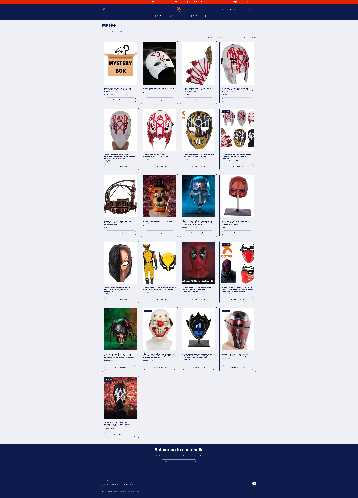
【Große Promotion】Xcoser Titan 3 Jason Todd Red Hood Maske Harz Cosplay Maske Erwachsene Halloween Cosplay (237, 289)
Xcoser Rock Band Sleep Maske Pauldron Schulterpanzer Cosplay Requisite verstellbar (237, 156)
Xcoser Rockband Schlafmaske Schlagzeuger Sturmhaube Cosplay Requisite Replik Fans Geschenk (117, 424)
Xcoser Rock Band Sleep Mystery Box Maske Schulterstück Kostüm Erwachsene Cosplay (119, 89)
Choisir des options (120, 100)
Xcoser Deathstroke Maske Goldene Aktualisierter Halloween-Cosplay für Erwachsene (117, 289)
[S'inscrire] (195, 461)
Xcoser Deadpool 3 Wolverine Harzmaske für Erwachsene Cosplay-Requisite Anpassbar (159, 288)
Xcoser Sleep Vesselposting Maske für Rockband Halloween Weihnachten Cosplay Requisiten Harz (237, 89)
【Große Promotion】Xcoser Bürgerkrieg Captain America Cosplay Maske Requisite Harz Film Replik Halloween (197, 222)
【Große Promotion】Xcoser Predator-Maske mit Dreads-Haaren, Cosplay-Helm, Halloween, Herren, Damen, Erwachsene (119, 355)
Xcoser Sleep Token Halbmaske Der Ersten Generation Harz (158, 89)
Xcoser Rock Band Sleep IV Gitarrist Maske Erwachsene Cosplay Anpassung (198, 155)
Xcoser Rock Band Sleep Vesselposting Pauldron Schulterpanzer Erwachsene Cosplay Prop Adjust (196, 89)
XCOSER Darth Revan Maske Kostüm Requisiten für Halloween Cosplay (235, 355)
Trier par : (211, 37)
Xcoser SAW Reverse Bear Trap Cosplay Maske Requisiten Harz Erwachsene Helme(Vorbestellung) (118, 222)
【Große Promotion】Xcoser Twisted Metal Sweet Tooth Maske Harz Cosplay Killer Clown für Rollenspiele (158, 355)
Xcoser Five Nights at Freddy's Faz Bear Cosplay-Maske (157, 222)
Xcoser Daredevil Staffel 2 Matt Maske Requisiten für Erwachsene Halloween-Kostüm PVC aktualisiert (236, 222)
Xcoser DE (110, 491)
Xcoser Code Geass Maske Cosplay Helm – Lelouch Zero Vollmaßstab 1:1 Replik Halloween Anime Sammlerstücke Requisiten (197, 356)
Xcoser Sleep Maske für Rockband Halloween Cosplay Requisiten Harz (156, 155)
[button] (104, 9)
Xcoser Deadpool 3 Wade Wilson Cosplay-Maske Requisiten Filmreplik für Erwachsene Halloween (197, 289)
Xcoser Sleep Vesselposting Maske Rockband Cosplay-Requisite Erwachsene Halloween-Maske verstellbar (119, 156)
